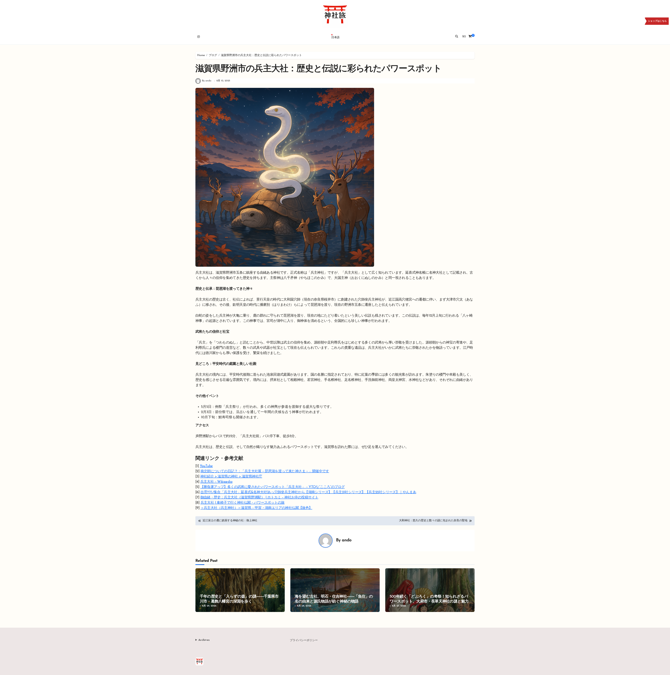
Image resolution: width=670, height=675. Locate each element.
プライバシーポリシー (304, 640)
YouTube (206, 466)
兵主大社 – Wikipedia (216, 482)
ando (347, 540)
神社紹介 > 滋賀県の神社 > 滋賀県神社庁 (231, 476)
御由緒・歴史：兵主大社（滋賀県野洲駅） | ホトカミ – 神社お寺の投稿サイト (259, 497)
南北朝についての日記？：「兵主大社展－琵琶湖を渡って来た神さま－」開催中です (264, 471)
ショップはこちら (657, 21)
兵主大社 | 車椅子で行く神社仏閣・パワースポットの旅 (242, 503)
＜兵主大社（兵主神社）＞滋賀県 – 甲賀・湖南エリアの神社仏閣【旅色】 (256, 508)
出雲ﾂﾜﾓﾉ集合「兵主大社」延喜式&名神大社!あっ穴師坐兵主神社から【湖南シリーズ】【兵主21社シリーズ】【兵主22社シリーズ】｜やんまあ (308, 492)
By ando (206, 80)
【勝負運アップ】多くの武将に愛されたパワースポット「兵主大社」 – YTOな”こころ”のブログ (272, 487)
